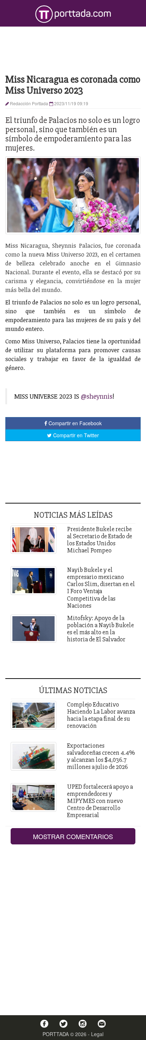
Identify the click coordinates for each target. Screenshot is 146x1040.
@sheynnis (96, 396)
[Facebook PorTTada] (44, 1023)
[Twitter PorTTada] (63, 1023)
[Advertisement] (73, 50)
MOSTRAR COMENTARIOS (73, 836)
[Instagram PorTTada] (82, 1023)
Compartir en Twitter (75, 435)
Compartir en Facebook (74, 423)
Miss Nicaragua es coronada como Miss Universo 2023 (72, 84)
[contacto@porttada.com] (102, 1023)
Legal (97, 1034)
